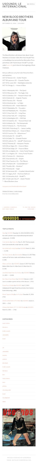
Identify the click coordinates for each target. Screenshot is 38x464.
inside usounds (6, 331)
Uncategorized (6, 397)
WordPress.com (25, 460)
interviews (5, 327)
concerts (4, 355)
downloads (14, 194)
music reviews (6, 323)
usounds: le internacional (14, 5)
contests (4, 359)
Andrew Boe (15, 242)
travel (3, 338)
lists (3, 374)
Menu (32, 4)
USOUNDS (21, 23)
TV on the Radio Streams (29, 208)
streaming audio (6, 390)
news (3, 382)
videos (4, 401)
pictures (4, 386)
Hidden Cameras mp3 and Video (9, 208)
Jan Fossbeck (19, 294)
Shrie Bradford (18, 254)
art (3, 347)
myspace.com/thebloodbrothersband (14, 186)
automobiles (5, 335)
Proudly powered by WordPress (19, 457)
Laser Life (9, 65)
